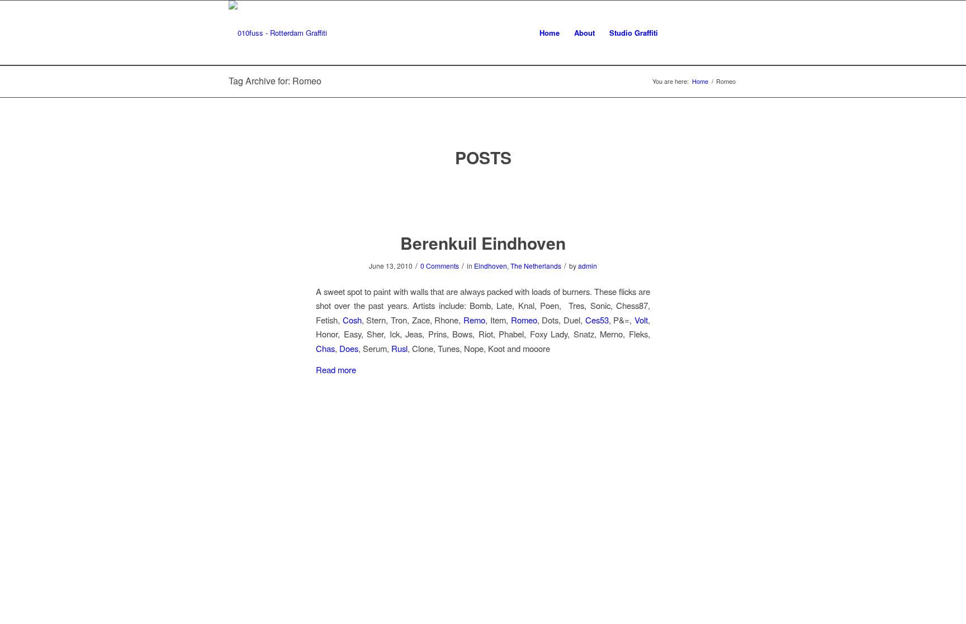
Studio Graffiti (633, 32)
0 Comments (439, 265)
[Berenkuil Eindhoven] (483, 200)
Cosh (352, 320)
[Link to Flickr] (729, 32)
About (584, 32)
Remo (474, 320)
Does (348, 348)
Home (549, 32)
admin (587, 265)
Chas (325, 348)
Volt (641, 320)
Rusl (399, 348)
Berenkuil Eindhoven (483, 243)
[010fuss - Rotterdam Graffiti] (278, 33)
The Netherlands (535, 265)
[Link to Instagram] (712, 32)
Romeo (524, 320)
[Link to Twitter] (678, 32)
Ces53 (597, 320)
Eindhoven (490, 265)
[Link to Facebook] (695, 32)
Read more (336, 369)
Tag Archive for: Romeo (275, 80)
